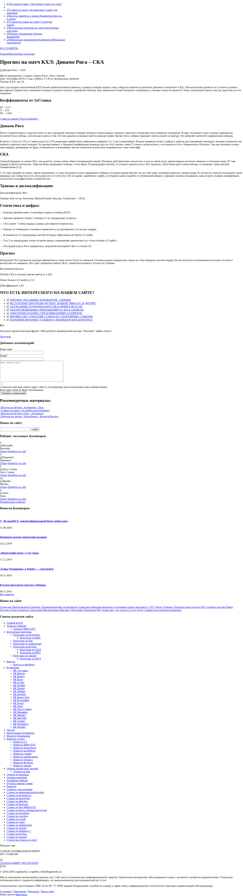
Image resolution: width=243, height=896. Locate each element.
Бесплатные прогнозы (19, 631)
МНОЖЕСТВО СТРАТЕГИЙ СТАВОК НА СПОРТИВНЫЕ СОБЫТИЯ (51, 316)
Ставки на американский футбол (25, 792)
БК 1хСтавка (20, 670)
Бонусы (11, 661)
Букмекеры (13, 667)
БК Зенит (18, 703)
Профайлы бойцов (17, 780)
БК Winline (19, 691)
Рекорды (11, 786)
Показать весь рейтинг (13, 502)
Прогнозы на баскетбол (26, 634)
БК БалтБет (19, 694)
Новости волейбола (24, 750)
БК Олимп (19, 721)
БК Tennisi (19, 688)
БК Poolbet (19, 685)
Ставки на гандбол (17, 816)
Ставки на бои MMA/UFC (21, 807)
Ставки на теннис (17, 828)
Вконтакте (21, 894)
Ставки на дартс (16, 822)
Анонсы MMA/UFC (24, 628)
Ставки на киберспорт (19, 825)
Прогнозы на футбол (25, 646)
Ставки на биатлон (17, 804)
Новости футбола (23, 762)
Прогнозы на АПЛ (30, 649)
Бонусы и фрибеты (24, 664)
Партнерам (20, 891)
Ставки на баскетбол (18, 798)
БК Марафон (20, 712)
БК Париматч (20, 724)
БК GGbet (18, 682)
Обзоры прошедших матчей (22, 768)
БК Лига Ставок (22, 709)
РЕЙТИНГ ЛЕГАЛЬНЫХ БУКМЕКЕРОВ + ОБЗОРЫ (40, 300)
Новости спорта (16, 738)
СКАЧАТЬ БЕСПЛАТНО (19, 863)
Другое (11, 730)
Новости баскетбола (24, 747)
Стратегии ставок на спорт (22, 840)
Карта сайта (47, 891)
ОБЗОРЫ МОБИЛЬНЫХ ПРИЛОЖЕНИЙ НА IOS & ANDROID (47, 309)
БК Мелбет (19, 715)
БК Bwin (18, 679)
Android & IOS (15, 623)
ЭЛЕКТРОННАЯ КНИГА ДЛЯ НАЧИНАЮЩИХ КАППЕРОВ (46, 313)
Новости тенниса (23, 759)
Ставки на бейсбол (17, 801)
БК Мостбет (20, 718)
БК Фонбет (19, 727)
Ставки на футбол (17, 834)
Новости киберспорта (25, 756)
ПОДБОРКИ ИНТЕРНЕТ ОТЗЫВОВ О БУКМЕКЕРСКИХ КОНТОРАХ (51, 319)
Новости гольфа (22, 753)
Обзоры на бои (21, 771)
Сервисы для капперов (19, 789)
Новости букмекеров (18, 736)
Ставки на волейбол (18, 813)
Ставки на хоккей (17, 837)
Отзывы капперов (17, 777)
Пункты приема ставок (20, 783)
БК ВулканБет (21, 700)
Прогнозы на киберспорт (27, 643)
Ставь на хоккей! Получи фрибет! (19, 118)
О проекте (6, 891)
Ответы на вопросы (18, 774)
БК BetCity (19, 673)
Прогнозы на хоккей (24, 655)
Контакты (33, 891)
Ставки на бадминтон (19, 795)
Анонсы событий (16, 626)
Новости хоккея (22, 765)
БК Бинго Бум (21, 697)
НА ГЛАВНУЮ (9, 48)
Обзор (3, 451)
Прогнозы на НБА (30, 637)
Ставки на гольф (16, 819)
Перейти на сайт (17, 451)
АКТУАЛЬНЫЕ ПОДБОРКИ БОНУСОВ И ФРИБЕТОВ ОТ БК (46, 306)
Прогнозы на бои (23, 640)
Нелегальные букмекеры (20, 733)
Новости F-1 (20, 741)
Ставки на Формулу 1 (19, 831)
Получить (5, 336)
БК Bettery (19, 676)
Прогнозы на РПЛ (30, 652)
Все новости (7, 594)
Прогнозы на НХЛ (30, 658)
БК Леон (18, 706)
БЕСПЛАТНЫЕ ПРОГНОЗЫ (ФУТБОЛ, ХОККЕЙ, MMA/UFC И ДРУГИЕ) (53, 303)
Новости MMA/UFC (24, 744)
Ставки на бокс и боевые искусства (27, 810)
